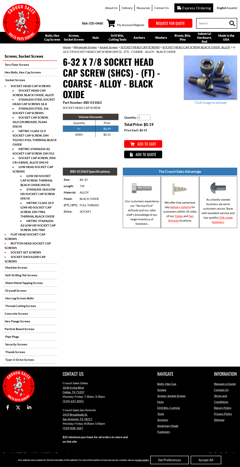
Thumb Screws (15, 352)
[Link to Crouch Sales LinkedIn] (29, 407)
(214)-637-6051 (73, 401)
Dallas (179, 216)
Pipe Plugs (12, 336)
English (221, 8)
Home (67, 47)
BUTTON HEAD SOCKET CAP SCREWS (28, 245)
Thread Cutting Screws (20, 306)
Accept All (206, 460)
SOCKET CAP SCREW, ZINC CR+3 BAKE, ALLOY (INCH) (34, 160)
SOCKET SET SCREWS (26, 252)
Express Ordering (196, 8)
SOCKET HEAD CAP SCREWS (31, 86)
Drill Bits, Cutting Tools (117, 37)
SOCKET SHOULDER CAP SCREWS (25, 259)
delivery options (180, 207)
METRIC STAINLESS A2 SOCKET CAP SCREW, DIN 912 (33, 151)
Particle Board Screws (19, 329)
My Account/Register (131, 25)
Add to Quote (145, 154)
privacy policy (142, 460)
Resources (143, 8)
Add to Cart (146, 144)
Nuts (95, 37)
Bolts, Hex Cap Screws (52, 37)
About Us (111, 8)
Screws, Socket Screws (74, 37)
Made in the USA (226, 37)
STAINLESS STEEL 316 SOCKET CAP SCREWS (30, 111)
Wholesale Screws (85, 47)
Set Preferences (169, 460)
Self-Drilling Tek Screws (21, 275)
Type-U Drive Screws (19, 359)
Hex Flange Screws (17, 321)
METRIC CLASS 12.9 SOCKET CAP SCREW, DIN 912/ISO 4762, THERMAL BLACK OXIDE (35, 137)
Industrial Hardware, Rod (204, 37)
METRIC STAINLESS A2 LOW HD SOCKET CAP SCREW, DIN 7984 (38, 225)
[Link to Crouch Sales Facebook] (7, 407)
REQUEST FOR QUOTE (170, 23)
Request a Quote (225, 384)
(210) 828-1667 (73, 428)
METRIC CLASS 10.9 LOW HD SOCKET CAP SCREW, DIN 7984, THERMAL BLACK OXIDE (37, 209)
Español (232, 8)
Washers (161, 37)
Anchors (139, 37)
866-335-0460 (92, 23)
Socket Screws (15, 80)
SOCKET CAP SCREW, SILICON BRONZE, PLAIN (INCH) (31, 122)
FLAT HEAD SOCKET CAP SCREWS (25, 236)
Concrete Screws (16, 313)
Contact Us (161, 8)
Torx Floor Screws (17, 64)
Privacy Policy (223, 413)
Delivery (127, 8)
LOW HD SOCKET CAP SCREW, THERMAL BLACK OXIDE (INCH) (36, 180)
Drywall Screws (15, 290)
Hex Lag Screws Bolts (19, 298)
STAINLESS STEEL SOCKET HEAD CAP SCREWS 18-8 (34, 102)
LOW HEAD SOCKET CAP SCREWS (33, 169)
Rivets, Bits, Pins (183, 37)
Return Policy (222, 407)
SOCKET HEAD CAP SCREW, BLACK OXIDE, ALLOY (33, 93)
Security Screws (16, 344)
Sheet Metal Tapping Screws (24, 283)
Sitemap (219, 419)
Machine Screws (16, 267)
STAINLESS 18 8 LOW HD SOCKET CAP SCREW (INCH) (37, 194)
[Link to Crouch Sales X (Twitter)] (18, 407)
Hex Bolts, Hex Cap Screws (23, 72)
